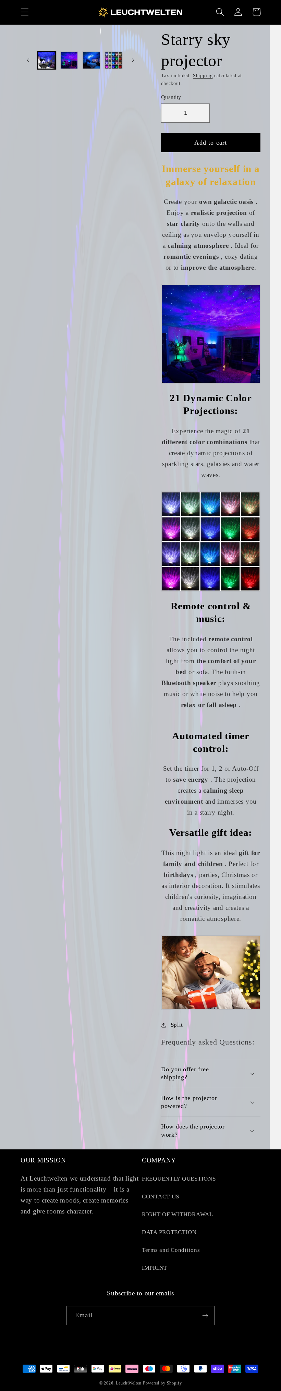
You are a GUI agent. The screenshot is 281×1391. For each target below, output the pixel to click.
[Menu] (25, 12)
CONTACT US (160, 1196)
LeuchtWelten (128, 1383)
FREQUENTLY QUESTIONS (179, 1178)
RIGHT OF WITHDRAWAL (177, 1214)
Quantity (171, 97)
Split (177, 1025)
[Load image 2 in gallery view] (69, 60)
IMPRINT (154, 1268)
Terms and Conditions (171, 1250)
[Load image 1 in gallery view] (47, 60)
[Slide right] (132, 60)
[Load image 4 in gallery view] (114, 60)
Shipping (203, 75)
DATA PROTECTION (169, 1232)
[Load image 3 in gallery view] (91, 60)
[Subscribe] (205, 1315)
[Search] (220, 12)
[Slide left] (28, 60)
